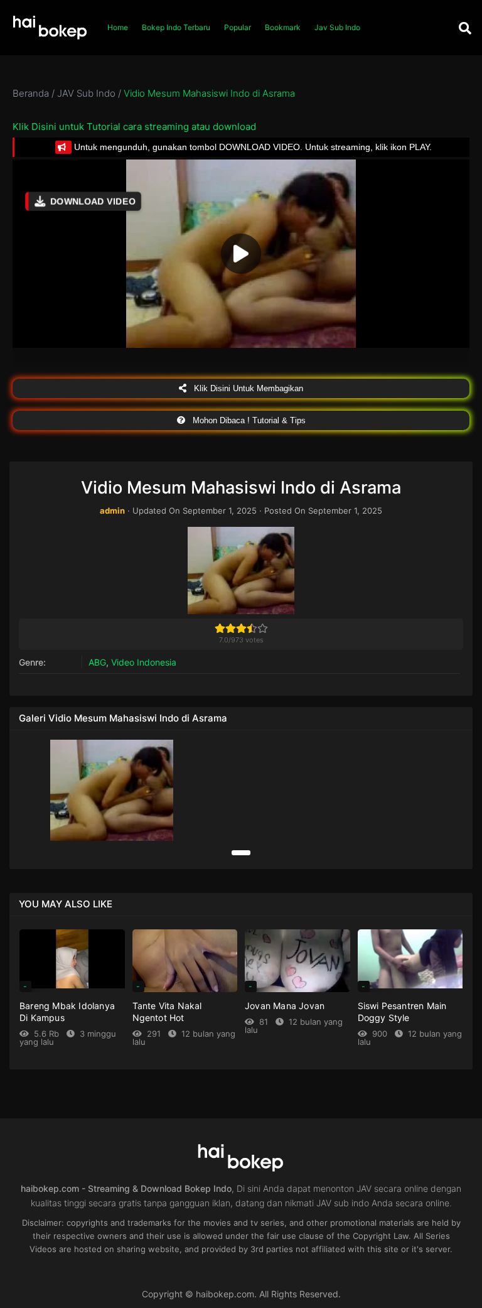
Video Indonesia (143, 662)
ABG (97, 662)
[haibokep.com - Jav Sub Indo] (50, 28)
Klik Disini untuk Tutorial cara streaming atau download (134, 126)
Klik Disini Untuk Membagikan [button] (247, 388)
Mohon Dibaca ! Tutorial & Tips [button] (248, 420)
